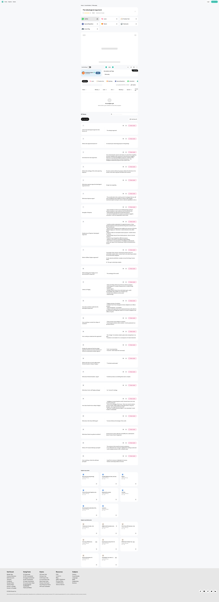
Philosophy (94, 5)
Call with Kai (131, 81)
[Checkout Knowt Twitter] (211, 591)
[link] (90, 479)
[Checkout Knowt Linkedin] (215, 591)
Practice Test (101, 81)
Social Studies (88, 5)
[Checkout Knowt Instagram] (204, 591)
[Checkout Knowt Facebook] (207, 591)
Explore (10, 1)
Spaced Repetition (121, 81)
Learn (92, 81)
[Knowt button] (135, 11)
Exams (14, 1)
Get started (214, 1)
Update (134, 84)
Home (6, 1)
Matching (110, 81)
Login (208, 1)
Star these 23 (134, 119)
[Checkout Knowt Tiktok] (200, 591)
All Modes (85, 81)
